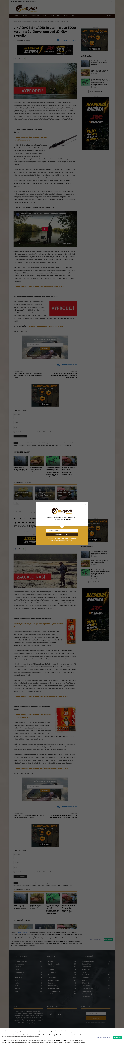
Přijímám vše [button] (117, 1037)
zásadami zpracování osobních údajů (64, 540)
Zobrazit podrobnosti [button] (104, 1037)
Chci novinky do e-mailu (62, 534)
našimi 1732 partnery (14, 1031)
